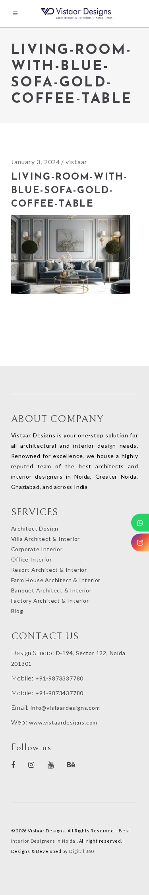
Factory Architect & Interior (50, 600)
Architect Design (35, 528)
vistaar (76, 161)
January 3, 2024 (35, 161)
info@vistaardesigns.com (65, 707)
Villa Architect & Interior (45, 538)
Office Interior (31, 559)
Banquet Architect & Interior (51, 590)
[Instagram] (140, 542)
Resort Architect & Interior (49, 569)
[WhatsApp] (140, 522)
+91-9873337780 (59, 678)
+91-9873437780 (59, 693)
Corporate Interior (37, 549)
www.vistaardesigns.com (62, 722)
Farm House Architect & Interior (56, 580)
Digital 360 (81, 851)
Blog (17, 611)
